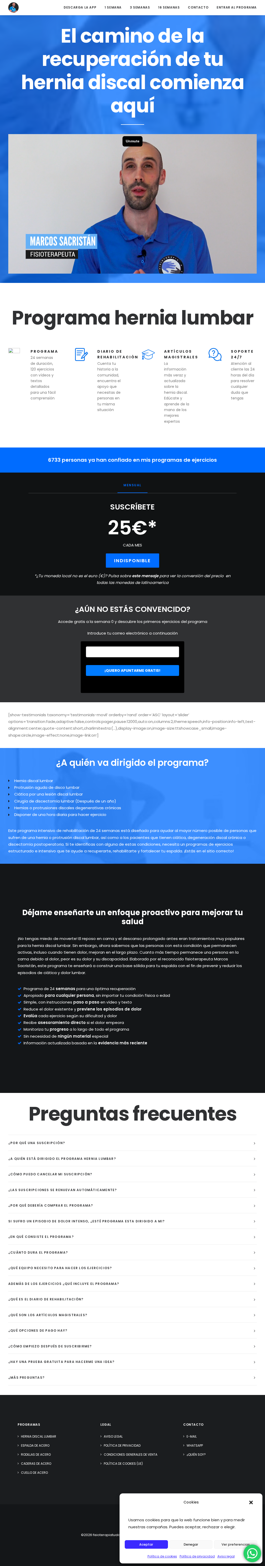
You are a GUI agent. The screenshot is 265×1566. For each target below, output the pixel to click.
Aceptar (146, 1544)
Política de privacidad (197, 1556)
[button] (251, 1502)
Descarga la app (80, 7)
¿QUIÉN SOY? (196, 1454)
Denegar (191, 1544)
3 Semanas (140, 7)
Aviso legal (226, 1556)
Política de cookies (162, 1556)
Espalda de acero (35, 1445)
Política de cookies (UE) (123, 1463)
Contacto (198, 7)
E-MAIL (192, 1436)
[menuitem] (82, 7)
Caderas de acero (36, 1463)
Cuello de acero (34, 1472)
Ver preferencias (236, 1544)
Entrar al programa (237, 7)
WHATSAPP (195, 1445)
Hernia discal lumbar (38, 1436)
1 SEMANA (113, 7)
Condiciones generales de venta (130, 1454)
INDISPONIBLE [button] (132, 560)
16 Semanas (169, 7)
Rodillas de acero (36, 1454)
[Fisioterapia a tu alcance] (13, 7)
